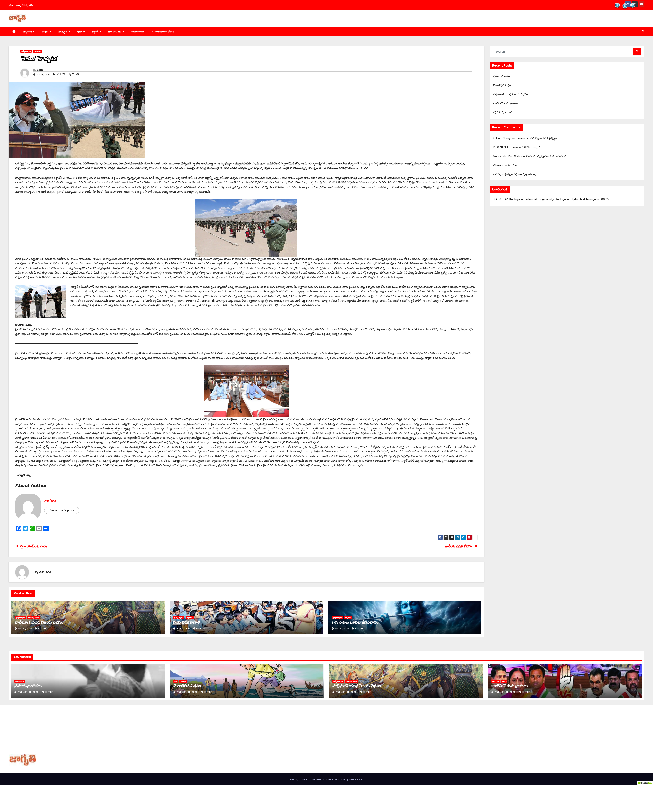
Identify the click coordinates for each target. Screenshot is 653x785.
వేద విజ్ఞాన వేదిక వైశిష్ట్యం (543, 138)
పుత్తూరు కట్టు (530, 174)
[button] (643, 31)
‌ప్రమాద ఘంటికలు (502, 76)
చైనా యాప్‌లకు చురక (33, 546)
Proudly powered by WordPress (307, 779)
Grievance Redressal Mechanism (511, 714)
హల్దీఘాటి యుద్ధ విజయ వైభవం (39, 622)
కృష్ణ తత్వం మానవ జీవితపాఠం (355, 622)
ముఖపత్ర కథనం (33, 618)
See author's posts (61, 510)
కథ (175, 681)
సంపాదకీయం (137, 31)
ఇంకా (80, 31)
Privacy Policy (498, 730)
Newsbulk (340, 779)
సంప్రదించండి (15, 722)
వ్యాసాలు (28, 31)
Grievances (496, 722)
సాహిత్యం (183, 681)
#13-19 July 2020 (67, 74)
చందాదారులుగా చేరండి (163, 31)
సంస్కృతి (63, 31)
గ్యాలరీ (95, 31)
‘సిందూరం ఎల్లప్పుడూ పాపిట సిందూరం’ (547, 156)
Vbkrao (498, 165)
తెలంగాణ (495, 681)
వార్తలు (45, 31)
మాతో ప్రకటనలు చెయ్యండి (183, 722)
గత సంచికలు (115, 31)
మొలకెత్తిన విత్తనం (502, 85)
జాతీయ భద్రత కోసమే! (458, 546)
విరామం (512, 165)
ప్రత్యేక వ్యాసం (26, 51)
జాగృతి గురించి (17, 714)
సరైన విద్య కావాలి (186, 622)
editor (40, 69)
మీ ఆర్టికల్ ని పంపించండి (182, 714)
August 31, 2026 (28, 692)
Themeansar (355, 779)
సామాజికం (37, 51)
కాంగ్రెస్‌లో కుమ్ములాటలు (506, 103)
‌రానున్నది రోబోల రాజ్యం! (526, 147)
